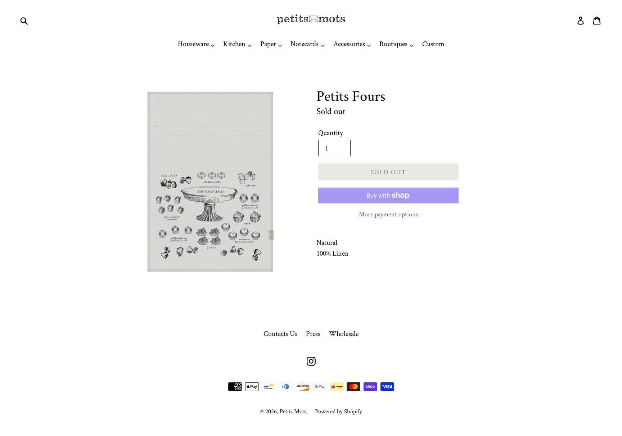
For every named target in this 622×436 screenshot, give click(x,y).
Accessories (349, 43)
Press (313, 333)
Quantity (330, 132)
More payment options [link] (388, 214)
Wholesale (344, 333)
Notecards (305, 43)
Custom (433, 43)
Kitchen (235, 43)
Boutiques (394, 43)
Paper (269, 43)
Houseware (194, 43)
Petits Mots (293, 411)
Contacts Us (280, 333)
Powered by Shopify (338, 411)
